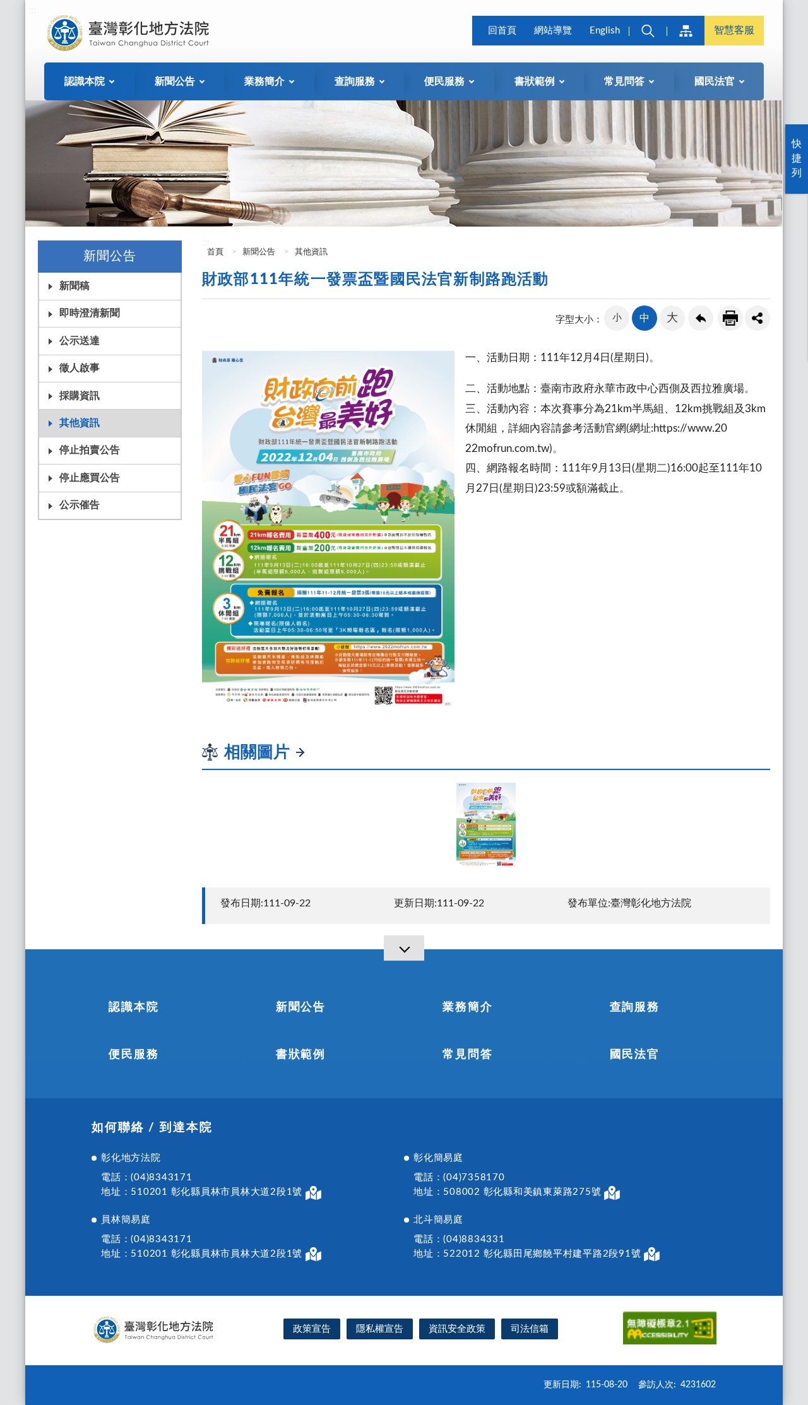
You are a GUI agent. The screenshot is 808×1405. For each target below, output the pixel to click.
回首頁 (502, 30)
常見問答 (467, 1054)
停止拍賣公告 (89, 450)
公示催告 (79, 505)
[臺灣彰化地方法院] (130, 33)
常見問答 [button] (624, 81)
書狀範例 (301, 1054)
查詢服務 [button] (355, 81)
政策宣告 (312, 1329)
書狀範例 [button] (534, 81)
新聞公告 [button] (175, 81)
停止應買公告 (89, 478)
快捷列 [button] (797, 158)
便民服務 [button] (444, 81)
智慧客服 (734, 30)
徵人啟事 (79, 368)
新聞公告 (258, 252)
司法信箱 (530, 1329)
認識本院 (133, 1007)
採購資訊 (79, 396)
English (605, 30)
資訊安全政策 (457, 1329)
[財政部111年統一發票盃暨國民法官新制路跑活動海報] (486, 825)
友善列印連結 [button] (730, 318)
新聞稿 (74, 286)
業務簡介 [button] (264, 81)
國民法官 (635, 1054)
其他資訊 (79, 423)
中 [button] (644, 318)
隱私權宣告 (379, 1329)
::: (32, 10)
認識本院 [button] (84, 81)
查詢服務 (635, 1007)
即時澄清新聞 (89, 313)
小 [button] (617, 318)
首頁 (214, 252)
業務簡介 (467, 1007)
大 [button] (672, 318)
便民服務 (133, 1054)
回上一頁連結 (700, 318)
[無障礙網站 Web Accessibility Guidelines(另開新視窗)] (669, 1330)
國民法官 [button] (714, 81)
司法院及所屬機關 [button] (685, 30)
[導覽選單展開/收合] (404, 948)
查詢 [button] (648, 30)
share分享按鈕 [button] (757, 318)
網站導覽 (553, 30)
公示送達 (79, 341)
